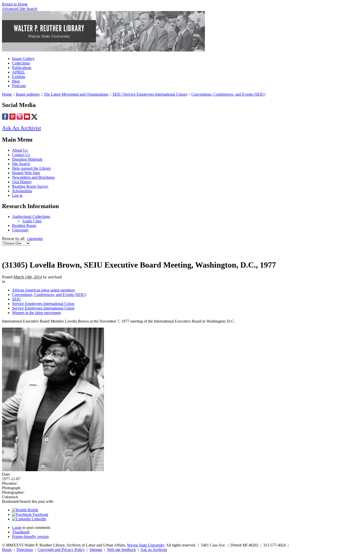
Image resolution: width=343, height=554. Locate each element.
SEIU (16, 299)
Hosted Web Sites (26, 173)
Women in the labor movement (36, 313)
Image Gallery (23, 58)
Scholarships (22, 191)
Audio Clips (31, 221)
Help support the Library (31, 168)
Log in (17, 195)
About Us (20, 150)
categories (35, 238)
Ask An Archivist (21, 128)
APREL (18, 72)
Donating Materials (27, 159)
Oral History (22, 182)
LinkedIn (38, 519)
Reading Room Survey (30, 186)
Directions (25, 549)
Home (7, 94)
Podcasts (19, 86)
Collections (21, 63)
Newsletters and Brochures (33, 177)
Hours (7, 549)
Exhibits (18, 77)
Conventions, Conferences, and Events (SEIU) (228, 94)
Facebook (40, 514)
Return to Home (15, 4)
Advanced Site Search (19, 9)
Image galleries (28, 94)
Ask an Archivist (153, 549)
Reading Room (24, 225)
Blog (16, 81)
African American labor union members (43, 290)
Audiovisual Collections (31, 216)
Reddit (32, 510)
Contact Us (21, 155)
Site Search (21, 164)
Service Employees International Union (43, 303)
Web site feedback (121, 549)
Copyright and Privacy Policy (61, 549)
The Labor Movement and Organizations (76, 94)
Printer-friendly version (30, 536)
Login (17, 527)
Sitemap (95, 549)
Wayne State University (145, 545)
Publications (21, 68)
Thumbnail (20, 532)
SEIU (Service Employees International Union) (149, 94)
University (20, 230)
